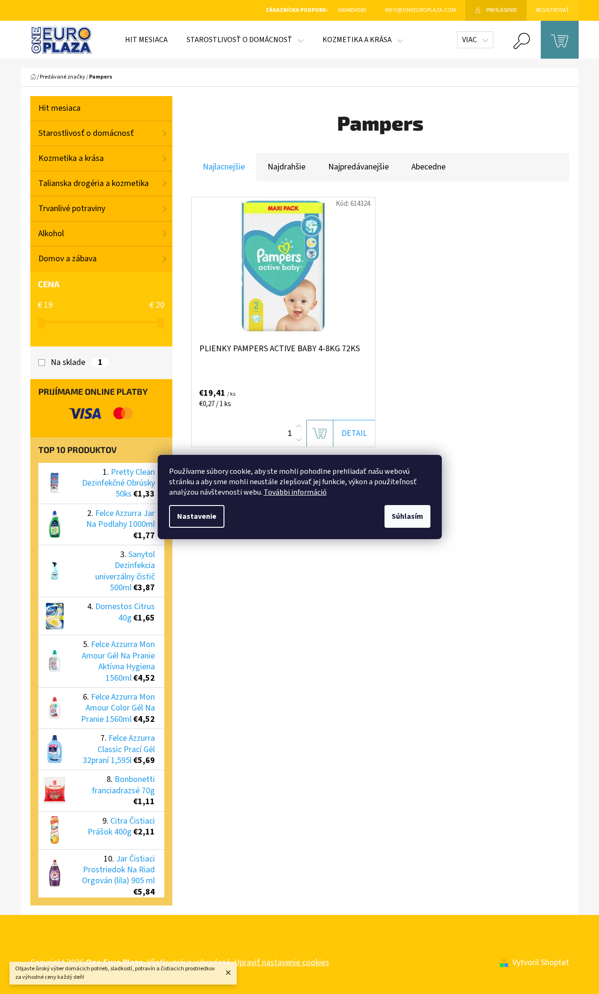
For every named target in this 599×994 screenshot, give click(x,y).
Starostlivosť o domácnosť (86, 133)
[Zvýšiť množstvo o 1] (299, 426)
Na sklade (76, 362)
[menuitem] (146, 40)
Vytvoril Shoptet (540, 962)
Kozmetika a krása (71, 158)
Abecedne (428, 167)
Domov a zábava (67, 259)
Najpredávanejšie (358, 167)
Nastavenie (196, 516)
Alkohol (51, 234)
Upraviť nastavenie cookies (281, 962)
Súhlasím (407, 516)
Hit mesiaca (59, 108)
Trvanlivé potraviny (71, 208)
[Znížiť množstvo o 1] (299, 439)
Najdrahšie (286, 167)
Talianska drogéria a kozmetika (93, 183)
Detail (354, 433)
